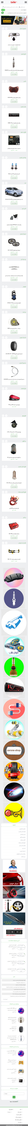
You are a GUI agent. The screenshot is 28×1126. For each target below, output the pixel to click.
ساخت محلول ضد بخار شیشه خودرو (19, 989)
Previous (3, 28)
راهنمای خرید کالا (18, 1117)
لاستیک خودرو (22, 851)
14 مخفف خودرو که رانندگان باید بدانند (19, 991)
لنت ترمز (23, 848)
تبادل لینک (19, 1112)
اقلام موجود (11, 1109)
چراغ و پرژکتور (22, 837)
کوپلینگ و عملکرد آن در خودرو (20, 985)
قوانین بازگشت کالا (18, 1120)
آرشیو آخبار (5, 999)
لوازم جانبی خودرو (22, 832)
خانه (20, 1109)
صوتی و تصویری (22, 829)
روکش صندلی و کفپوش (21, 854)
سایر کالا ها (23, 857)
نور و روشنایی (22, 834)
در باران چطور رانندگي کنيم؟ (20, 982)
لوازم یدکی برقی (22, 846)
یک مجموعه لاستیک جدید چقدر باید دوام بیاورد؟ (17, 996)
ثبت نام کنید (22, 7)
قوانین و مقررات (18, 1114)
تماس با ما (19, 1122)
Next (6, 28)
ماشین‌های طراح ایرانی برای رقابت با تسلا (19, 994)
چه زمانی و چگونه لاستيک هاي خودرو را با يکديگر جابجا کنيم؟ (15, 987)
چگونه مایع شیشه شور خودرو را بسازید (19, 980)
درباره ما (9, 1112)
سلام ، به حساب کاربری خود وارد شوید (11, 7)
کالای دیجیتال (22, 840)
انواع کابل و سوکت (21, 843)
